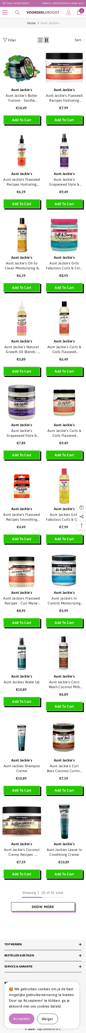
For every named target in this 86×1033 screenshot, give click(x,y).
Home (31, 23)
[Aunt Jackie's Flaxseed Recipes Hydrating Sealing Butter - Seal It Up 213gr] (64, 67)
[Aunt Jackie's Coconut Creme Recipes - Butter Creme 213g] (21, 821)
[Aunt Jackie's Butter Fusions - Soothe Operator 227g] (21, 67)
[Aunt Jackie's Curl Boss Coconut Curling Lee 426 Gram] (64, 737)
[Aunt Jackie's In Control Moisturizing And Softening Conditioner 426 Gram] (64, 570)
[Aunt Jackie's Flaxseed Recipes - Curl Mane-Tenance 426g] (21, 570)
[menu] (4, 12)
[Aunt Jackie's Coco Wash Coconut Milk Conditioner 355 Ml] (64, 653)
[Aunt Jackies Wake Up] (21, 653)
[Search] (17, 12)
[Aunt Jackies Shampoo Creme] (21, 737)
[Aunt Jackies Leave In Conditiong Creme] (64, 821)
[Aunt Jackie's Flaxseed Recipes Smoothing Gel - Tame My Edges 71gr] (21, 486)
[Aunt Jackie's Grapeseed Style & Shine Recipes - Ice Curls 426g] (21, 402)
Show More (43, 907)
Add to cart (21, 120)
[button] (40, 40)
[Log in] (68, 12)
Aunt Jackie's (50, 23)
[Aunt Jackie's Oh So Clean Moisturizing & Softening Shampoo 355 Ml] (21, 234)
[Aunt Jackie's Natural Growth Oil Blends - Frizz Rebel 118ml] (21, 318)
